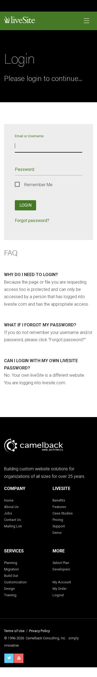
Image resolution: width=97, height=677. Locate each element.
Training (10, 595)
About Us (11, 507)
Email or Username (29, 136)
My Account (62, 582)
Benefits (59, 500)
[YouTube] (18, 658)
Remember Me (38, 184)
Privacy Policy (39, 631)
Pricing (58, 520)
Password (24, 169)
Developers (61, 569)
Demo (57, 533)
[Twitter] (9, 658)
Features (59, 507)
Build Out (11, 576)
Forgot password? (32, 220)
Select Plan (61, 563)
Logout (58, 595)
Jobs (8, 513)
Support (59, 526)
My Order (60, 589)
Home (8, 500)
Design (9, 589)
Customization (15, 582)
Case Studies (63, 513)
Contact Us (12, 520)
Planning (10, 563)
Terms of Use (14, 631)
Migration (11, 569)
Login (25, 205)
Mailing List (13, 526)
